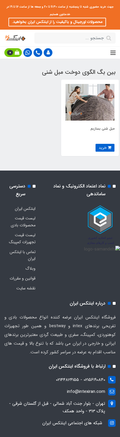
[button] (48, 52)
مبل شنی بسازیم (102, 128)
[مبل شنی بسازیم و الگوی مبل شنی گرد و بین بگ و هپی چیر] (90, 101)
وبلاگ (30, 268)
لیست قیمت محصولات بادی (23, 221)
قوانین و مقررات (23, 278)
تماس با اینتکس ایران (23, 255)
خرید (103, 148)
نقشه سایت (26, 288)
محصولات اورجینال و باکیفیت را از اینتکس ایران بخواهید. (57, 22)
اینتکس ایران (25, 208)
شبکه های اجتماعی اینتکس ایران (72, 423)
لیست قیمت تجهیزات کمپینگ (22, 238)
